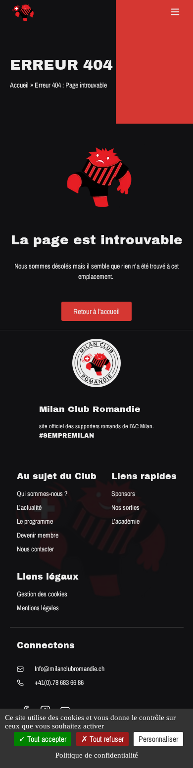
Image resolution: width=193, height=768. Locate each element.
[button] (175, 12)
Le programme (35, 521)
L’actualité (29, 507)
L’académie (125, 521)
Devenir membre (37, 535)
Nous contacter (35, 548)
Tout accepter (45, 738)
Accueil (19, 85)
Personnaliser (158, 738)
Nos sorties (125, 507)
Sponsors (123, 493)
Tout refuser (106, 738)
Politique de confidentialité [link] (96, 755)
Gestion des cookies (42, 593)
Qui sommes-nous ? (42, 493)
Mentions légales (38, 607)
